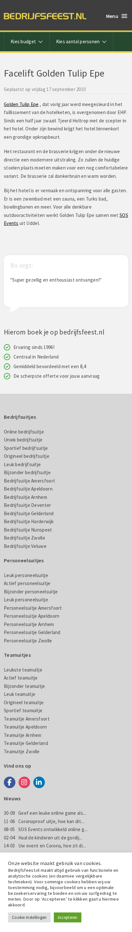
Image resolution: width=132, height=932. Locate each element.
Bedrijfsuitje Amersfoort (29, 481)
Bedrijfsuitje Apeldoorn (28, 489)
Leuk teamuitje (19, 694)
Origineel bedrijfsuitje (26, 456)
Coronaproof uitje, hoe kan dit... (44, 821)
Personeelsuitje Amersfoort (33, 608)
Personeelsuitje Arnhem (29, 624)
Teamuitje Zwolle (22, 751)
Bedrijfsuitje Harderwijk (29, 521)
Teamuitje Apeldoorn (25, 727)
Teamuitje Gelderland (26, 743)
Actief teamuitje (21, 678)
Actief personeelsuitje (27, 583)
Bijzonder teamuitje (24, 686)
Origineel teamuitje (24, 702)
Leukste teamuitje (23, 670)
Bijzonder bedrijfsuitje (27, 472)
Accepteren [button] (68, 917)
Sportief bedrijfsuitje (26, 448)
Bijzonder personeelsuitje (31, 592)
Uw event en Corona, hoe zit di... (45, 846)
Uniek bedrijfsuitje (23, 440)
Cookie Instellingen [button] (29, 917)
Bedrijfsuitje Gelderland (29, 513)
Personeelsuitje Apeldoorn (32, 616)
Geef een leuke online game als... (45, 813)
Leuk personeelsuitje (26, 575)
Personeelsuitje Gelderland (32, 632)
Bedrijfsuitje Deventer (27, 505)
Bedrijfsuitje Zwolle (24, 538)
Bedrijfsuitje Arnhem (25, 497)
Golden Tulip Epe (21, 104)
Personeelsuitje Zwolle (28, 641)
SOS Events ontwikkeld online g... (45, 829)
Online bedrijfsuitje (24, 432)
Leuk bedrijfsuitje (22, 464)
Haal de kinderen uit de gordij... (43, 838)
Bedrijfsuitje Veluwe (25, 546)
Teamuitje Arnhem (23, 735)
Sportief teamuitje (23, 710)
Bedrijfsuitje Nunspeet (28, 530)
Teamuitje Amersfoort (27, 719)
